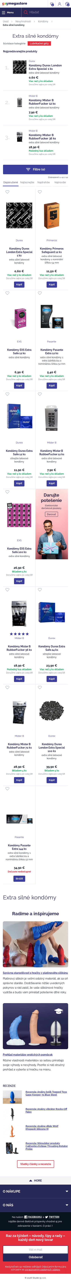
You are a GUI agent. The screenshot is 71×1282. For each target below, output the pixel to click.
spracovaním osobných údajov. (42, 1269)
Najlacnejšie (27, 182)
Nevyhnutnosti (23, 21)
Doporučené (10, 182)
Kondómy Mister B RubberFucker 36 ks (42, 136)
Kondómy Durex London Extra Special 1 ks (45, 67)
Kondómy (43, 21)
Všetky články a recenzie (35, 1164)
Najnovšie (60, 182)
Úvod (5, 21)
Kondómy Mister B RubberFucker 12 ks (42, 102)
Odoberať (36, 1257)
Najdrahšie (43, 182)
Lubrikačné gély (39, 43)
